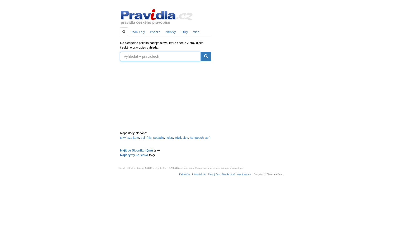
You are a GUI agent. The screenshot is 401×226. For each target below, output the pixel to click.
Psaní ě (155, 32)
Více (196, 32)
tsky (123, 137)
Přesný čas (214, 174)
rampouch (197, 137)
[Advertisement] (249, 67)
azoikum (133, 137)
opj (143, 137)
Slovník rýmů (228, 174)
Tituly (184, 32)
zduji (178, 137)
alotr (185, 137)
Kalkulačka (184, 174)
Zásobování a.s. (274, 174)
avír (208, 137)
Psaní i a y (138, 32)
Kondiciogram (244, 174)
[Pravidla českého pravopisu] (157, 16)
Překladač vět (199, 174)
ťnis (149, 137)
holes (169, 137)
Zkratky (170, 32)
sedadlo (158, 137)
